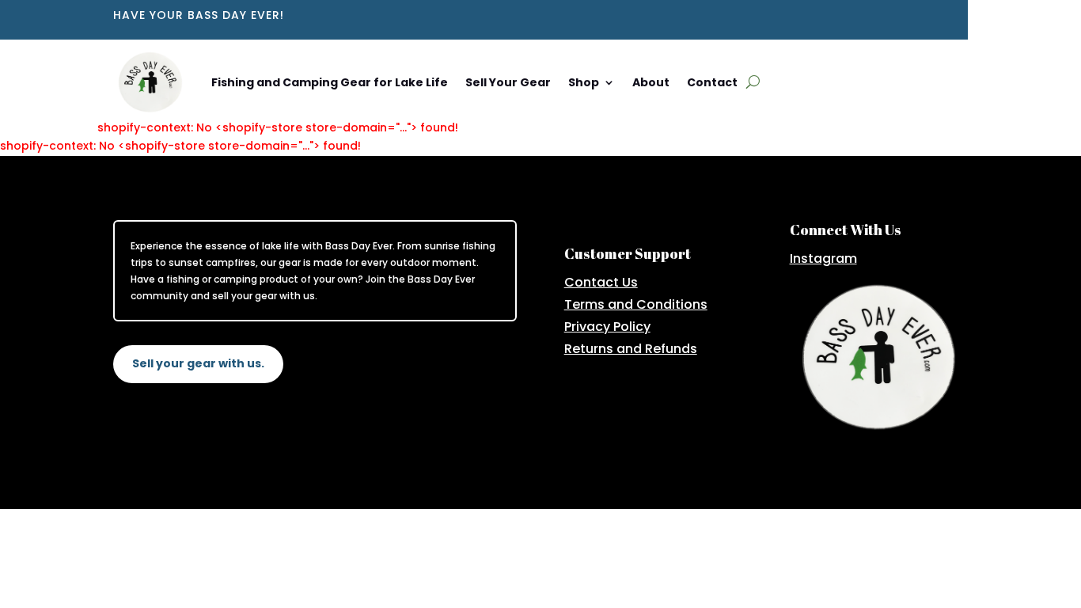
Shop (583, 82)
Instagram (823, 258)
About (650, 82)
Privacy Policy (607, 326)
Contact (712, 82)
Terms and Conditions (635, 304)
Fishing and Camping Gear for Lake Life (329, 82)
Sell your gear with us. (198, 363)
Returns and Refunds (630, 349)
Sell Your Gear (508, 82)
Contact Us (601, 282)
